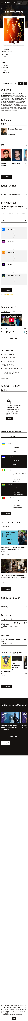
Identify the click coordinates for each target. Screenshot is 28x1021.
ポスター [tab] (22, 311)
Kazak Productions (7, 57)
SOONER (9, 264)
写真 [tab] (14, 311)
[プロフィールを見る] (24, 3)
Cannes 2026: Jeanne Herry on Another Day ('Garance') (9, 727)
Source (3, 294)
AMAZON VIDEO (11, 229)
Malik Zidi (16, 164)
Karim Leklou (3, 164)
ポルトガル (11, 497)
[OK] (14, 1018)
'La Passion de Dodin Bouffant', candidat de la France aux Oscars (13, 576)
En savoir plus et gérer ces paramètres (11, 1014)
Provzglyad (16, 447)
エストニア (11, 457)
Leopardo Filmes (17, 501)
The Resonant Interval (16, 665)
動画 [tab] (5, 311)
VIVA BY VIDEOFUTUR (13, 276)
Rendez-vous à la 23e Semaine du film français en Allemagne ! (14, 548)
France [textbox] (5, 221)
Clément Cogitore (6, 51)
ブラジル (10, 484)
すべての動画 (5, 743)
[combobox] (14, 221)
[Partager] (21, 83)
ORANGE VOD (11, 252)
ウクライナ (11, 444)
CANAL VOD (10, 241)
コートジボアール (12, 470)
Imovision (15, 488)
